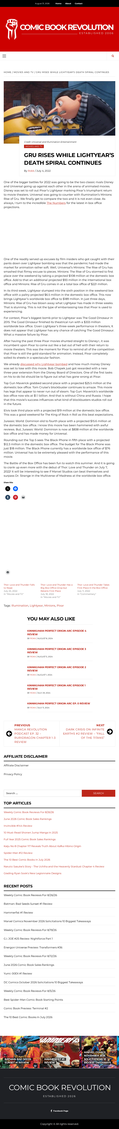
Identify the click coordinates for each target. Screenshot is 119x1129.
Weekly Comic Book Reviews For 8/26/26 (29, 812)
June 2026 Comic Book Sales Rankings (28, 819)
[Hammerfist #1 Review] (20, 1052)
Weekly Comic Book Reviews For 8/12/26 (30, 956)
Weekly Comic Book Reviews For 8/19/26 (30, 930)
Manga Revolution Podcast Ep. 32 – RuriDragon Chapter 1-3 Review (35, 734)
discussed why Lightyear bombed (43, 364)
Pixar (60, 605)
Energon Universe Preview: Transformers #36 (33, 947)
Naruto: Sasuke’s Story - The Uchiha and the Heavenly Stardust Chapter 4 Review (54, 866)
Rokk (31, 170)
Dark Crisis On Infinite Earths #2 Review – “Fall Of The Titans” (84, 732)
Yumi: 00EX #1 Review (18, 973)
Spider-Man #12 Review (18, 852)
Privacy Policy (13, 774)
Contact (78, 3)
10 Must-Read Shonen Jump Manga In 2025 (31, 832)
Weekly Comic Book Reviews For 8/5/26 (29, 990)
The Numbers (56, 203)
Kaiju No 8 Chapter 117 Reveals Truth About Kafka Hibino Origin (42, 846)
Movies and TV (34, 146)
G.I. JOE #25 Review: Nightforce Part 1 (28, 938)
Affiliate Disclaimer (16, 765)
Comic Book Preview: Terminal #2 (26, 1008)
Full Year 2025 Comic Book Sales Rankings (30, 839)
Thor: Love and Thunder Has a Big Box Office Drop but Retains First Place (57, 587)
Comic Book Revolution (60, 1087)
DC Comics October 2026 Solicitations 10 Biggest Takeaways (43, 982)
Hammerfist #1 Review (18, 912)
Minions (49, 605)
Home (58, 3)
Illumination (19, 605)
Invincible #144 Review (18, 825)
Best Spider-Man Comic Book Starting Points (33, 999)
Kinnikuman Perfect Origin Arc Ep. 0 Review (58, 703)
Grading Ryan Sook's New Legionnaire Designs (32, 873)
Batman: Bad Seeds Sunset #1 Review (28, 903)
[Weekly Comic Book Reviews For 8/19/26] (99, 1052)
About (68, 3)
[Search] (113, 56)
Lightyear (36, 605)
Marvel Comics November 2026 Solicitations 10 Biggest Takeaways (47, 921)
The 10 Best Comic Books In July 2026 (27, 859)
